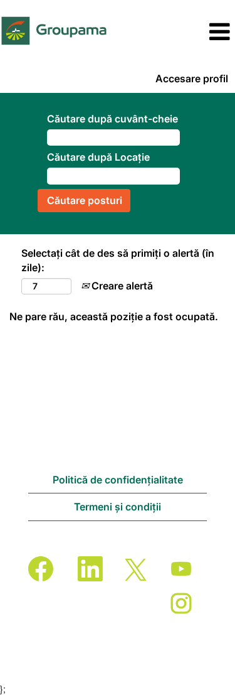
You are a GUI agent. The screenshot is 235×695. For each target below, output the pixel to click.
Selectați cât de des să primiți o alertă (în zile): (117, 260)
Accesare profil (191, 78)
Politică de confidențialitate (118, 479)
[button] (196, 32)
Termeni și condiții (117, 506)
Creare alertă (121, 285)
